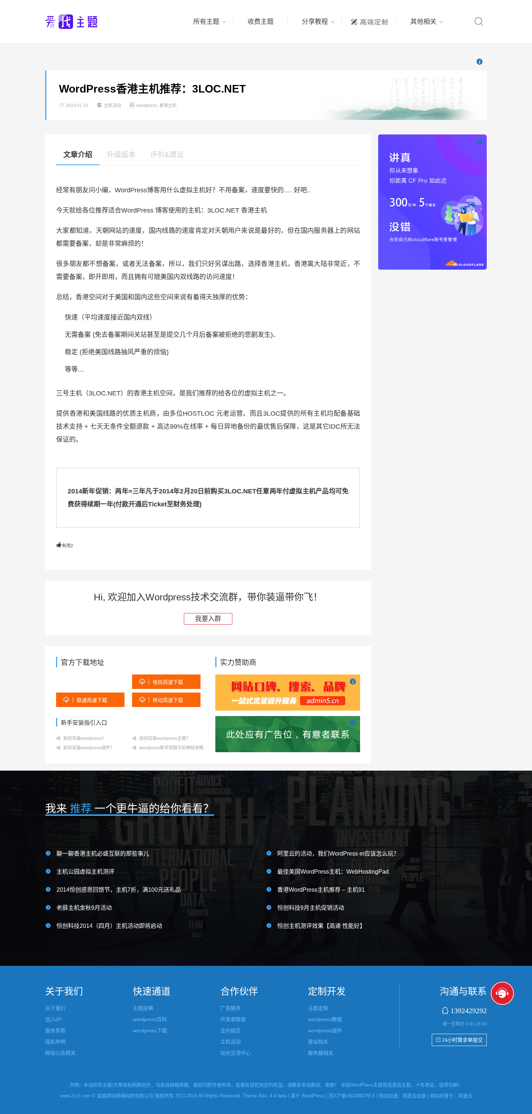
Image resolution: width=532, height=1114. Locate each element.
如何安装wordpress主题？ (161, 738)
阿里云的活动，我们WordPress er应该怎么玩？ (338, 854)
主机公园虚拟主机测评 (85, 872)
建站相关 (318, 1042)
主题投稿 (143, 1008)
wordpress (146, 105)
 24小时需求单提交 (459, 1039)
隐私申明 (55, 1042)
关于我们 (55, 1008)
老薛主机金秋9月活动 (84, 908)
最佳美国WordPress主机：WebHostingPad (333, 872)
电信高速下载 (161, 682)
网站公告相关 (60, 1053)
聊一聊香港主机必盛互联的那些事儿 (102, 854)
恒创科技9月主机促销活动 (310, 908)
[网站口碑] (287, 692)
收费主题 (261, 21)
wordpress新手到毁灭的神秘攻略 (167, 747)
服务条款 (55, 1030)
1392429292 (469, 1010)
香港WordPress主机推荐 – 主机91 (321, 890)
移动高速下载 (161, 700)
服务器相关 (320, 1053)
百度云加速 (414, 1095)
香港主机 (168, 105)
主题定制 (369, 20)
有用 (64, 545)
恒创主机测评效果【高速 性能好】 (321, 926)
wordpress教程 (325, 1019)
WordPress (313, 1095)
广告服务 (230, 1008)
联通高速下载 (85, 700)
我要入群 (208, 618)
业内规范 (230, 1030)
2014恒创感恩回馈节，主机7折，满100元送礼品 (118, 890)
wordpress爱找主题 (85, 21)
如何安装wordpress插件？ (85, 747)
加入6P (53, 1019)
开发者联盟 (233, 1019)
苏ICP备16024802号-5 (352, 1095)
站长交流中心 (235, 1053)
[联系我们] (287, 733)
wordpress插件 (325, 1030)
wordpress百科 (150, 1019)
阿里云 (465, 1095)
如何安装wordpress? (80, 738)
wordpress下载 (150, 1030)
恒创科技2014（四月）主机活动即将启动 (109, 926)
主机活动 (112, 105)
